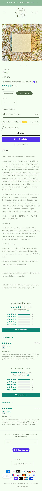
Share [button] (6, 150)
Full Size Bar (9, 93)
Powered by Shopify (22, 483)
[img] (7, 343)
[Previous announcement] (4, 2)
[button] (4, 12)
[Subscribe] (35, 442)
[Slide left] (16, 65)
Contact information (22, 486)
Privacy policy (34, 483)
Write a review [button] (21, 330)
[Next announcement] (38, 2)
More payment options (21, 144)
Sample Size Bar (24, 93)
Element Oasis (13, 483)
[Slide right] (25, 65)
